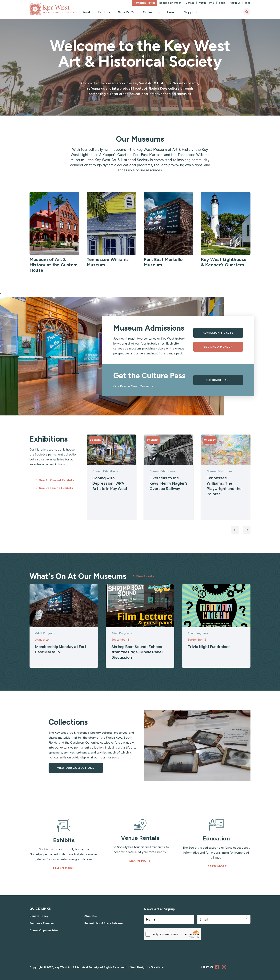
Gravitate (157, 967)
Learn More (63, 868)
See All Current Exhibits (56, 480)
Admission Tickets (144, 2)
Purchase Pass (218, 380)
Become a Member (170, 2)
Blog (247, 2)
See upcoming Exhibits (56, 488)
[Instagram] (224, 967)
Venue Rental (207, 2)
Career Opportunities (44, 930)
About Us (235, 2)
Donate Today (39, 916)
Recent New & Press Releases (103, 923)
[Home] (53, 9)
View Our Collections (75, 768)
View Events (145, 576)
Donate (190, 2)
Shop (222, 2)
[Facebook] (218, 967)
